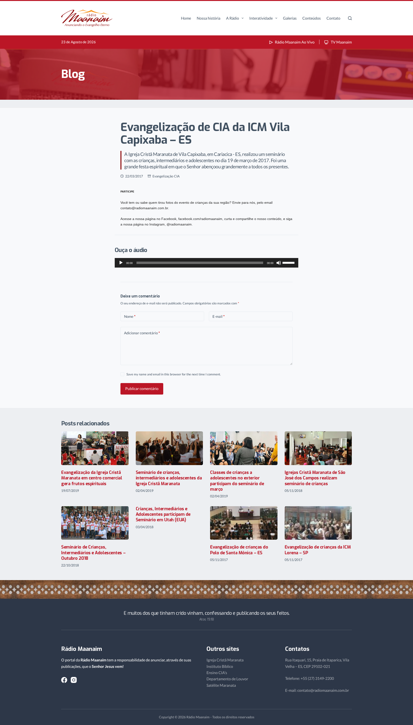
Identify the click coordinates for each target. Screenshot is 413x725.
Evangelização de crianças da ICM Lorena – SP (318, 549)
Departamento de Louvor (227, 678)
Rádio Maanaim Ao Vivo (295, 42)
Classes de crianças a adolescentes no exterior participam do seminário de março (237, 481)
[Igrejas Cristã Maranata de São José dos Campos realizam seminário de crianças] (318, 448)
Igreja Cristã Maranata (225, 660)
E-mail (218, 316)
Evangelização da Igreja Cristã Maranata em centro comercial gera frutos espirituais (91, 478)
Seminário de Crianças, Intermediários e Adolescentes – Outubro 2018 (93, 552)
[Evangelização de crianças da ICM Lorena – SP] (318, 523)
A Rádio (232, 18)
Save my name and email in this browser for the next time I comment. (173, 374)
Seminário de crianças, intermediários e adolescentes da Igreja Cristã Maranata (169, 478)
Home (186, 18)
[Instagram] (74, 680)
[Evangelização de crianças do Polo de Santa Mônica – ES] (243, 523)
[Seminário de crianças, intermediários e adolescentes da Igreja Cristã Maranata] (169, 448)
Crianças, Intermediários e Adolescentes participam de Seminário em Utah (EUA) (163, 514)
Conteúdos (311, 18)
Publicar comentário (141, 388)
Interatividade (261, 18)
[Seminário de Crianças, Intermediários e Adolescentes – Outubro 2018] (95, 523)
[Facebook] (64, 680)
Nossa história (208, 18)
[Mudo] (278, 262)
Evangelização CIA (166, 176)
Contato (333, 18)
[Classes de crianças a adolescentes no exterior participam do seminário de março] (243, 448)
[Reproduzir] (121, 262)
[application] (206, 263)
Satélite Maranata (221, 685)
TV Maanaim (341, 42)
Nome (130, 316)
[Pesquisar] (350, 18)
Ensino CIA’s (216, 672)
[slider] (289, 262)
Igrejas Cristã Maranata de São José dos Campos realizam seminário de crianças (315, 478)
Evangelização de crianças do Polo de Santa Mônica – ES (239, 549)
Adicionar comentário (142, 333)
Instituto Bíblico (219, 666)
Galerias (290, 18)
